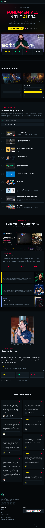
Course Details (11, 95)
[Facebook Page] (2, 503)
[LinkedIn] (14, 503)
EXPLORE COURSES (15, 28)
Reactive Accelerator (8, 86)
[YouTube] (8, 503)
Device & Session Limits (6, 517)
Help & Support (4, 511)
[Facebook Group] (5, 503)
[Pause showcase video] (38, 36)
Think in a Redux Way (29, 86)
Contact (2, 509)
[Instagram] (11, 503)
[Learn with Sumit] (5, 494)
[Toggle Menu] (43, 2)
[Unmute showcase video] (41, 36)
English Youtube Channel (11, 124)
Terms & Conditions (30, 524)
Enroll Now (32, 91)
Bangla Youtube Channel (10, 120)
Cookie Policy (37, 524)
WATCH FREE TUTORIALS (32, 28)
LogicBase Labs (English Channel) (8, 519)
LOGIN (38, 1)
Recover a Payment (4, 512)
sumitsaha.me (5, 380)
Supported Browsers (5, 514)
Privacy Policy (34, 526)
